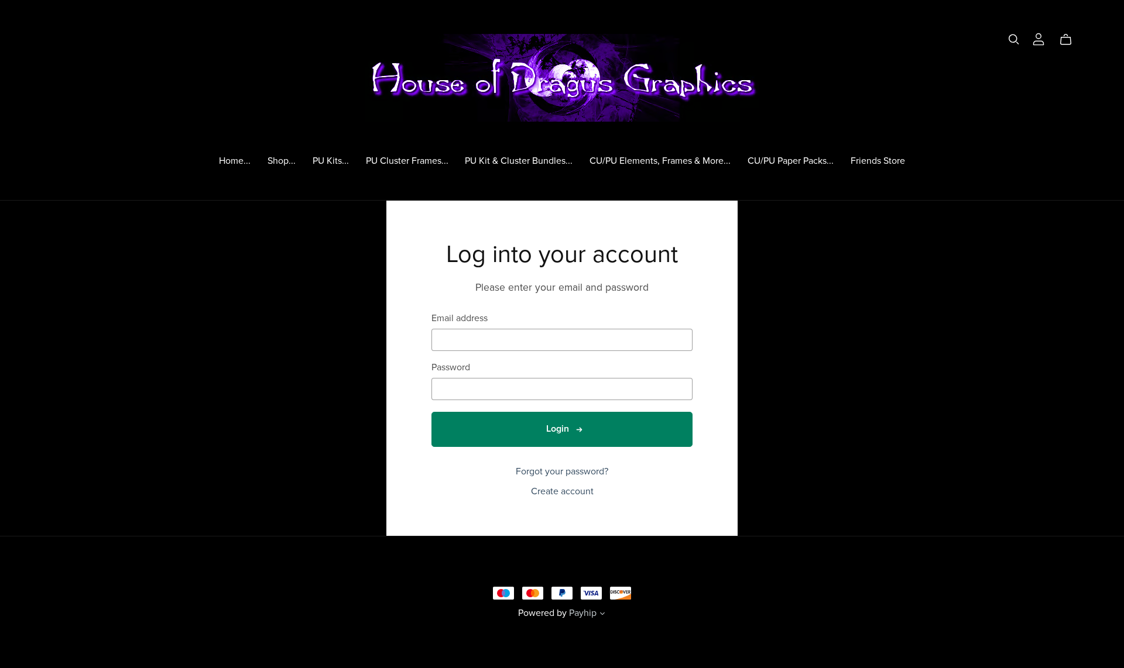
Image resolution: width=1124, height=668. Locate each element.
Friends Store (878, 160)
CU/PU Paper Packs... (791, 160)
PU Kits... (331, 160)
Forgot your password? (562, 471)
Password (450, 367)
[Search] (1014, 39)
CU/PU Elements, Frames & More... (660, 160)
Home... (235, 160)
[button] (602, 615)
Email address (459, 318)
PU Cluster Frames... (407, 160)
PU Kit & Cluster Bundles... (519, 160)
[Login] (1039, 38)
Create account (562, 491)
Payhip (583, 613)
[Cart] (1070, 40)
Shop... (282, 160)
